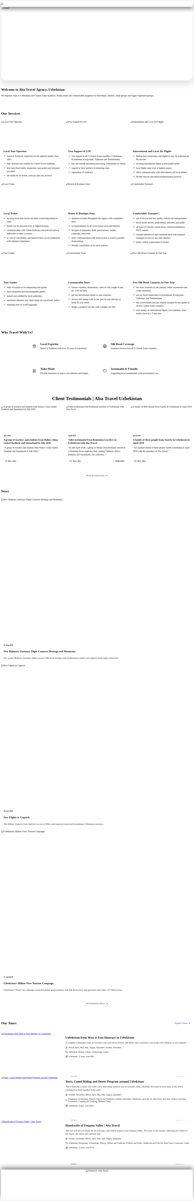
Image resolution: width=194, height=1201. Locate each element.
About (87, 1183)
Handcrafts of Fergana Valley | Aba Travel (92, 1125)
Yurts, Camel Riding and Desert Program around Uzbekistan (104, 1081)
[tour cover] (31, 1054)
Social (106, 1187)
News (97, 1191)
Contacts (121, 4)
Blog (88, 1187)
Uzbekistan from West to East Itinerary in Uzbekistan (99, 1037)
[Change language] (189, 4)
